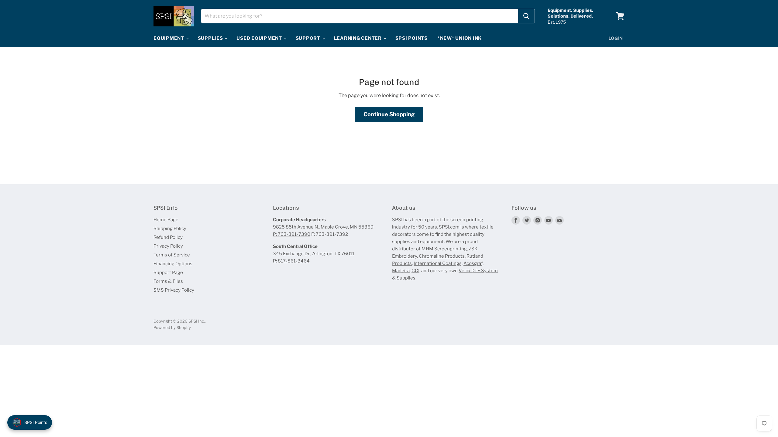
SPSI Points (411, 38)
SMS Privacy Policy (173, 290)
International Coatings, (438, 263)
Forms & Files (168, 281)
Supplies (211, 38)
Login (615, 38)
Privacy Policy (168, 246)
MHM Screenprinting (444, 249)
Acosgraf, (473, 263)
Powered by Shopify (172, 327)
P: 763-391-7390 (291, 234)
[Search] (526, 16)
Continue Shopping (389, 114)
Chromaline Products (442, 256)
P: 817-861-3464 (291, 261)
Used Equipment (259, 38)
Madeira (401, 270)
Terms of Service (171, 255)
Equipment (169, 38)
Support (309, 38)
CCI (415, 270)
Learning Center (358, 38)
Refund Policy (168, 237)
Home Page (165, 219)
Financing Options (172, 263)
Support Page (168, 272)
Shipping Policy (169, 228)
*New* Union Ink (460, 38)
